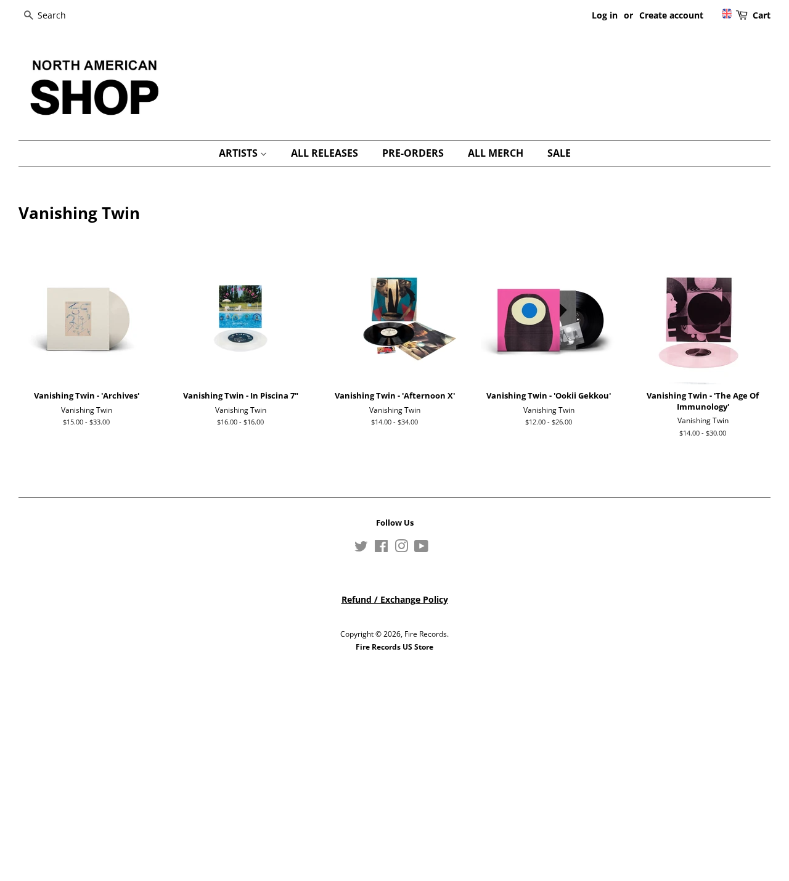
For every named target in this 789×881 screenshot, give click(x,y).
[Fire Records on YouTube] (421, 548)
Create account (671, 15)
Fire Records (425, 634)
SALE (559, 153)
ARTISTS (239, 153)
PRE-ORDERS (413, 153)
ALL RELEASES (324, 153)
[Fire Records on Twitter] (361, 548)
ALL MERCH (495, 153)
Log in (605, 15)
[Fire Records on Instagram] (401, 548)
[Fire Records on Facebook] (381, 548)
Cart (762, 15)
